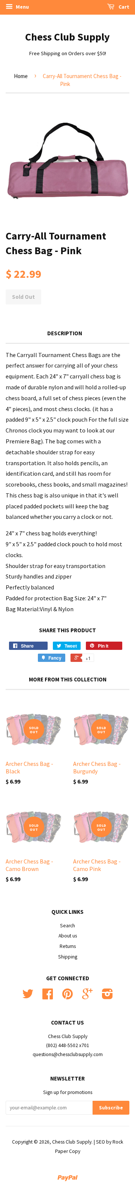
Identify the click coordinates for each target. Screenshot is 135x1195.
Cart (123, 6)
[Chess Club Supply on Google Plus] (87, 996)
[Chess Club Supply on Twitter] (27, 996)
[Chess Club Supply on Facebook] (47, 996)
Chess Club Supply (67, 37)
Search (67, 925)
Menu (22, 6)
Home (21, 76)
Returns (68, 946)
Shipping (67, 957)
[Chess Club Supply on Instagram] (107, 996)
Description (64, 333)
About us (67, 936)
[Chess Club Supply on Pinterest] (67, 996)
